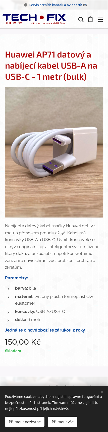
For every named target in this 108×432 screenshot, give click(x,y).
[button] (80, 19)
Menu (100, 19)
